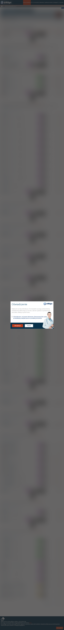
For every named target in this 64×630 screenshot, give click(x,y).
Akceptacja (17, 325)
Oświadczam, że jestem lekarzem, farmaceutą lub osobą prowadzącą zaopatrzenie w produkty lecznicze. (30, 317)
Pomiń (29, 325)
